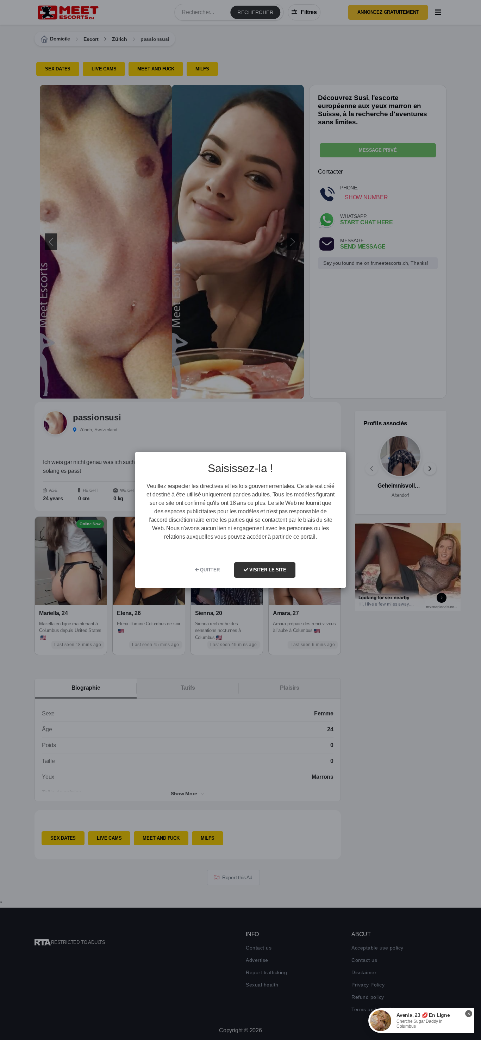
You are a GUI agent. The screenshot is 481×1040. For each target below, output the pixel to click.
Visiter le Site (267, 569)
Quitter (209, 569)
